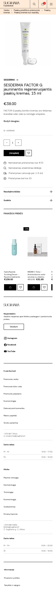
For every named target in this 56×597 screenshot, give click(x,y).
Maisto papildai (10, 415)
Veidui (6, 10)
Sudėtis (7, 200)
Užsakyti (14, 326)
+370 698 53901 (10, 525)
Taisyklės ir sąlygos (12, 585)
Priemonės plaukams (12, 394)
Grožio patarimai (11, 423)
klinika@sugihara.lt (11, 527)
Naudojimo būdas (12, 191)
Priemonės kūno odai (13, 386)
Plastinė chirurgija (11, 478)
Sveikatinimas (9, 507)
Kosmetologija (10, 401)
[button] (34, 287)
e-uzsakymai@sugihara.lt (14, 436)
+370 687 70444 (10, 434)
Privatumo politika (12, 578)
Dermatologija (10, 485)
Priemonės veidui (11, 379)
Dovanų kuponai (10, 514)
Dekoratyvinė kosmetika (14, 408)
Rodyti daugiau (11, 121)
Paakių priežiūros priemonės (27, 10)
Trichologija (8, 492)
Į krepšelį (14, 153)
